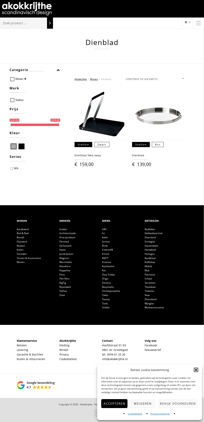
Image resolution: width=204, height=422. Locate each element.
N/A (16, 168)
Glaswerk (22, 241)
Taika (105, 295)
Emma (105, 253)
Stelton (19, 100)
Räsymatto (108, 286)
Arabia (63, 229)
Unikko (106, 307)
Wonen (19, 78)
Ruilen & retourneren (31, 359)
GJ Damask (65, 245)
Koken (20, 249)
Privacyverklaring (160, 413)
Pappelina (64, 270)
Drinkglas (150, 241)
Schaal (148, 278)
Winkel (63, 350)
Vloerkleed (150, 299)
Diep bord (150, 237)
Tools (105, 303)
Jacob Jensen (66, 253)
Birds (105, 245)
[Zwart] (22, 146)
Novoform (65, 266)
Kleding (64, 345)
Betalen (22, 345)
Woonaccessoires (154, 307)
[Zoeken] (50, 23)
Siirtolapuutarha (111, 290)
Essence (106, 262)
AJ (103, 233)
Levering (22, 350)
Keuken (21, 245)
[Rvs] (14, 146)
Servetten (150, 282)
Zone (62, 295)
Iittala (62, 249)
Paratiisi (106, 282)
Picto (62, 274)
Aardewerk (23, 229)
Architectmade (67, 233)
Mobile (148, 266)
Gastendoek (151, 245)
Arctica (106, 241)
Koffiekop (150, 262)
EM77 (105, 258)
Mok (147, 270)
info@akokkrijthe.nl (115, 359)
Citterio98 (107, 249)
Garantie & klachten (30, 354)
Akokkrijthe (81, 79)
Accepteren (114, 403)
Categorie (19, 70)
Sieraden (22, 253)
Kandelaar (150, 258)
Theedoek (150, 286)
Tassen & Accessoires (29, 258)
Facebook (151, 345)
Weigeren (143, 403)
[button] (196, 370)
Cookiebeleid (135, 413)
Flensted (64, 241)
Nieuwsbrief (153, 350)
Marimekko (65, 262)
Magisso (64, 258)
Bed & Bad (22, 233)
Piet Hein (64, 278)
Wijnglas (149, 303)
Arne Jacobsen (67, 237)
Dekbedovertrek (154, 233)
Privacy (64, 354)
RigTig (62, 282)
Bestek (20, 237)
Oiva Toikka (108, 274)
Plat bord (150, 274)
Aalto (105, 237)
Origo (105, 278)
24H (104, 229)
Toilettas (149, 290)
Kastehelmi (108, 266)
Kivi (104, 270)
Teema (106, 299)
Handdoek (150, 249)
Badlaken (150, 229)
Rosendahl (65, 286)
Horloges (150, 253)
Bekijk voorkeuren (178, 403)
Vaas (147, 295)
